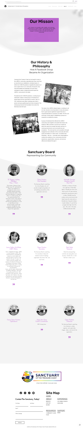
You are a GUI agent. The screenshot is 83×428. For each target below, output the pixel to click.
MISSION (48, 401)
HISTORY (48, 403)
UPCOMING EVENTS (62, 401)
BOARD (48, 405)
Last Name (32, 403)
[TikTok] (29, 393)
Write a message (19, 413)
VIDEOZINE (60, 403)
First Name (18, 403)
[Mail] (38, 393)
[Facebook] (21, 393)
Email (17, 408)
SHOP (58, 412)
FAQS (47, 414)
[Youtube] (33, 393)
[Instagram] (25, 393)
